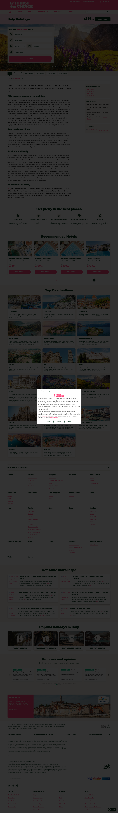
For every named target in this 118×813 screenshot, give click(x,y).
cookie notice (45, 416)
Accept (48, 421)
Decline (69, 421)
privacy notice (54, 417)
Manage (59, 421)
